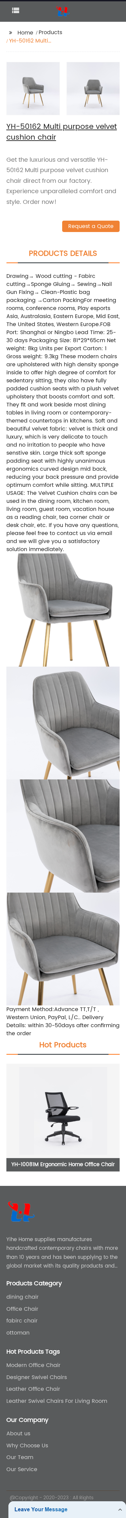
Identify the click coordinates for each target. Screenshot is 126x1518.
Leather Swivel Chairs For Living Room (56, 1401)
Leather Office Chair (33, 1389)
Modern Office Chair (33, 1365)
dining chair (22, 1297)
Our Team (19, 1457)
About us (18, 1433)
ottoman (18, 1333)
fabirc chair (22, 1321)
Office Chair (22, 1309)
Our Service (21, 1469)
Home (25, 32)
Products (50, 32)
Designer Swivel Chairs (36, 1377)
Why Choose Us (27, 1445)
